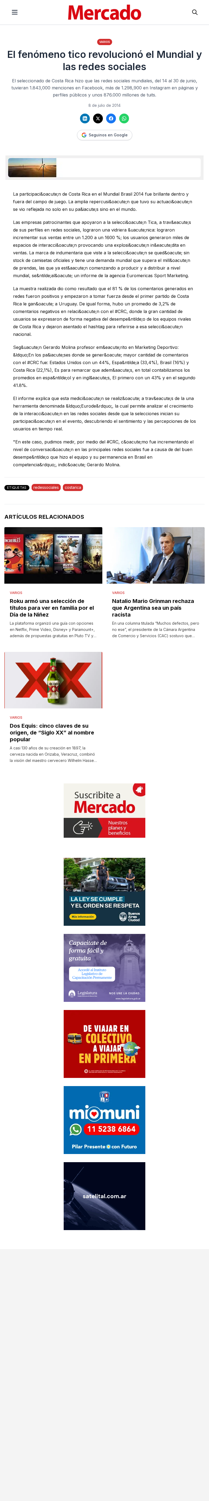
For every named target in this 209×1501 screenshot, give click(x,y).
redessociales (46, 487)
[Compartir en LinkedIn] (85, 118)
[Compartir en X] (98, 118)
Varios (104, 41)
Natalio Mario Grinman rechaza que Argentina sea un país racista (153, 608)
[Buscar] (194, 12)
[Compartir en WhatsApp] (124, 118)
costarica (73, 487)
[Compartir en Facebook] (111, 118)
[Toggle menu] (15, 12)
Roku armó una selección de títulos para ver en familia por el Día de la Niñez (52, 608)
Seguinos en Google (108, 135)
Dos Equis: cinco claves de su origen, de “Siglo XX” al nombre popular (52, 733)
